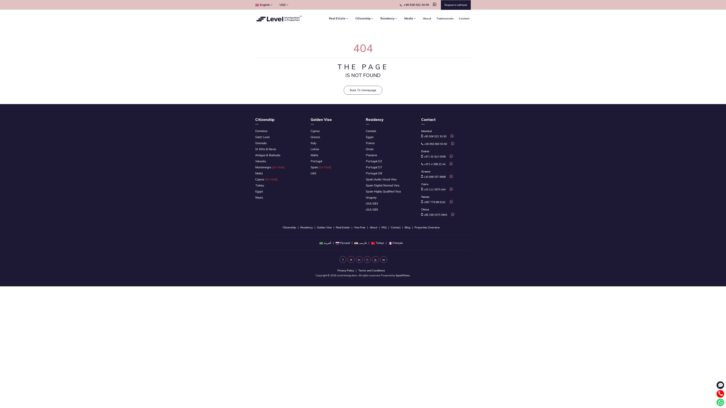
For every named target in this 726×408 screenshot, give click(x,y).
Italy (313, 143)
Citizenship (265, 119)
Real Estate (343, 227)
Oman (370, 149)
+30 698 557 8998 (434, 176)
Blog (407, 227)
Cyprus (266, 179)
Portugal (316, 161)
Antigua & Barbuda (267, 155)
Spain (321, 167)
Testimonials (445, 18)
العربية (327, 243)
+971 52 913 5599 (434, 156)
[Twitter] (351, 259)
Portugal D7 (374, 167)
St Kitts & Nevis (265, 149)
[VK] (383, 259)
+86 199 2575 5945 (435, 214)
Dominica (261, 131)
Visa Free (359, 227)
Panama (371, 155)
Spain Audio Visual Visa (381, 179)
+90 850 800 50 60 (435, 144)
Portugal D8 (374, 173)
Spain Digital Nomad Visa (382, 185)
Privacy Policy (345, 270)
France (370, 143)
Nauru (259, 197)
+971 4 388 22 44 (434, 164)
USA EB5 (372, 209)
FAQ (384, 227)
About (427, 18)
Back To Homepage (363, 90)
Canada (371, 131)
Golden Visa (321, 119)
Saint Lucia (262, 137)
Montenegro (270, 167)
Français (398, 243)
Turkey (259, 185)
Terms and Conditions (371, 270)
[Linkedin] (359, 259)
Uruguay (371, 197)
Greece (315, 137)
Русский (345, 243)
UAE (313, 173)
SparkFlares (403, 275)
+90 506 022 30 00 (416, 5)
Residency (374, 119)
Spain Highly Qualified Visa (383, 191)
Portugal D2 (374, 161)
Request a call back (455, 4)
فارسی (363, 243)
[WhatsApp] (433, 5)
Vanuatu (260, 161)
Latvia (315, 149)
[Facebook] (343, 259)
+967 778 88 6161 (434, 202)
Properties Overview (427, 227)
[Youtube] (375, 259)
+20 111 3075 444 (434, 189)
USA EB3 (372, 203)
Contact (464, 18)
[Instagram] (367, 259)
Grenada (261, 143)
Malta (259, 173)
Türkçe (380, 243)
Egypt (259, 191)
